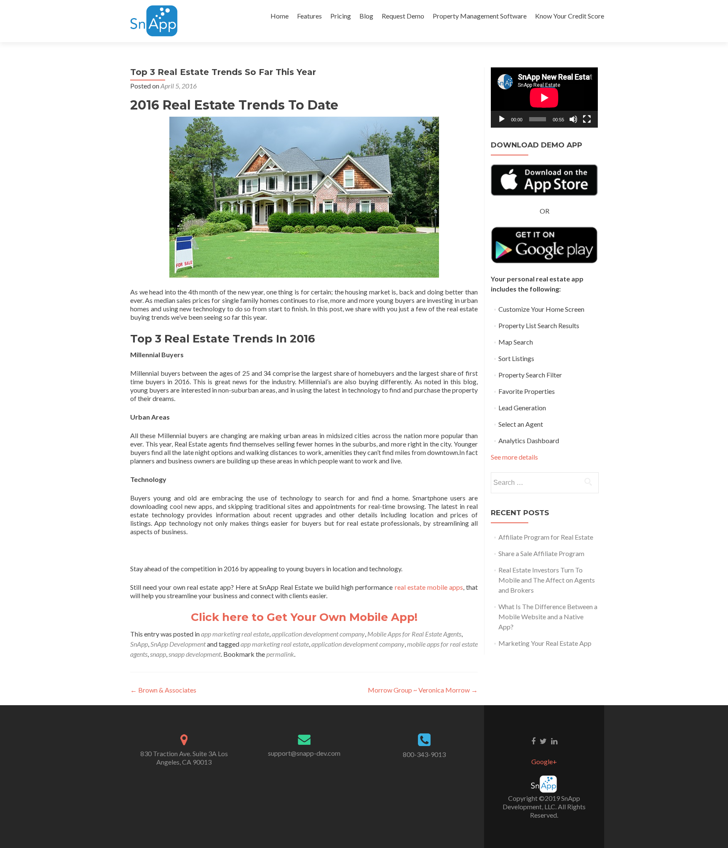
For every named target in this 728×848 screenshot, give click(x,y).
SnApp (139, 644)
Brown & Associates (163, 690)
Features (309, 16)
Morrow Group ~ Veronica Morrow (423, 690)
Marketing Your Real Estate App (545, 643)
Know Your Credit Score (569, 16)
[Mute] (573, 119)
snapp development (195, 654)
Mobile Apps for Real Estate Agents (414, 634)
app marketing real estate (235, 634)
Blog (366, 16)
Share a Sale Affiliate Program (541, 553)
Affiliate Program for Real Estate (545, 537)
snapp (158, 654)
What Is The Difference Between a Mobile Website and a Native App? (547, 616)
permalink (280, 654)
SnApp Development (178, 644)
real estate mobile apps (429, 587)
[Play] (502, 119)
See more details (514, 457)
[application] (544, 97)
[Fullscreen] (587, 119)
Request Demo (403, 16)
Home (279, 16)
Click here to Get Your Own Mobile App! (305, 617)
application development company (318, 634)
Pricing (340, 16)
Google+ (544, 761)
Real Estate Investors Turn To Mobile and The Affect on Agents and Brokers (546, 580)
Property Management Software (480, 16)
